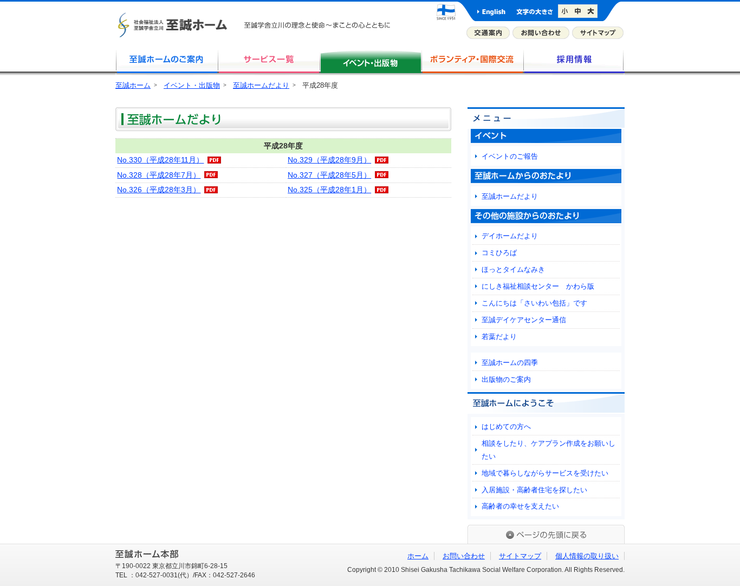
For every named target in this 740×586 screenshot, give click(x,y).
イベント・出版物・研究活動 (370, 61)
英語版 (491, 11)
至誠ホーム (133, 85)
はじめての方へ (506, 426)
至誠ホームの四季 (510, 363)
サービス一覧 (268, 61)
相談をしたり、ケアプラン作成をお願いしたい (548, 449)
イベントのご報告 (510, 156)
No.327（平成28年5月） (329, 175)
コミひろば (499, 253)
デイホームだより (510, 236)
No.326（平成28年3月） (158, 189)
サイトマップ (598, 33)
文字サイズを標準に (578, 11)
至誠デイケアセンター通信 (524, 320)
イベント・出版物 (192, 85)
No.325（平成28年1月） (329, 189)
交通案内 (488, 33)
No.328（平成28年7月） (158, 175)
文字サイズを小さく (565, 11)
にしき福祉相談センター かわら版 (538, 286)
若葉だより (499, 337)
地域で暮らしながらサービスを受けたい (545, 473)
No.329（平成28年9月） (329, 159)
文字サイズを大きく (592, 11)
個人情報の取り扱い (587, 556)
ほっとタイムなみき (513, 269)
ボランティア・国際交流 (472, 61)
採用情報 (574, 61)
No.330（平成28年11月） (160, 159)
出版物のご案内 (506, 379)
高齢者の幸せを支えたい (520, 506)
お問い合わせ (540, 33)
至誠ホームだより (261, 85)
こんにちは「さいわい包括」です (534, 303)
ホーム (418, 556)
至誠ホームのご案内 (166, 61)
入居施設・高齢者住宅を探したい (534, 490)
